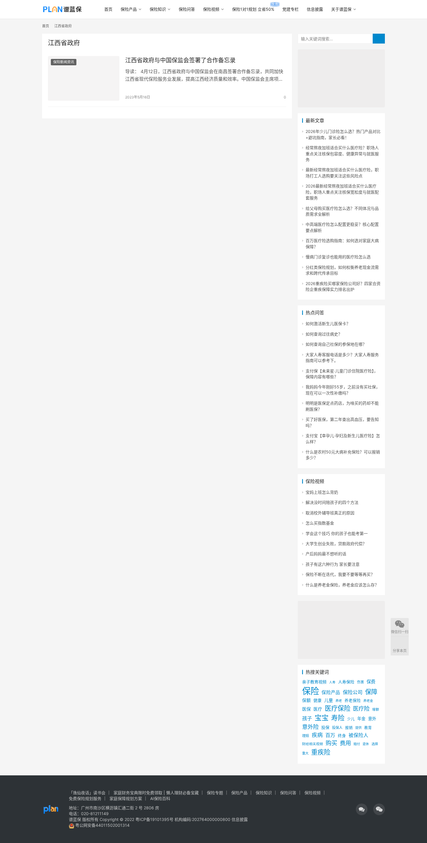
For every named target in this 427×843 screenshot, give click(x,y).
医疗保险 (337, 708)
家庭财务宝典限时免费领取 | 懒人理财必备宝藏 (156, 792)
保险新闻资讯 (63, 62)
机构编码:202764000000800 (203, 819)
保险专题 (215, 792)
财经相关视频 (312, 744)
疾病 (317, 735)
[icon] (361, 809)
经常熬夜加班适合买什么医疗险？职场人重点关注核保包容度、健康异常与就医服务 (342, 153)
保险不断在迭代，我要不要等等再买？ (340, 574)
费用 (345, 743)
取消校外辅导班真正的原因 (330, 512)
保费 (371, 682)
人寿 (332, 682)
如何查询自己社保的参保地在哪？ (336, 344)
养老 (339, 701)
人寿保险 (346, 682)
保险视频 (211, 9)
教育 (368, 727)
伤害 (360, 682)
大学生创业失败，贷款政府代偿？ (336, 543)
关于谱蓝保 (341, 9)
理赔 (305, 736)
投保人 (337, 727)
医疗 (317, 709)
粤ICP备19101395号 (154, 819)
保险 (310, 691)
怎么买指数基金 (320, 522)
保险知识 (158, 9)
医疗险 (361, 708)
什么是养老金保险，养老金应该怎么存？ (342, 584)
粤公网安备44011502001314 (102, 825)
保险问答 (187, 9)
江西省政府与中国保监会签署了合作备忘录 (180, 60)
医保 (306, 709)
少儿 (351, 719)
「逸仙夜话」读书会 (87, 792)
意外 (372, 718)
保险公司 (353, 692)
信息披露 (315, 9)
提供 (358, 728)
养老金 (368, 701)
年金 (361, 718)
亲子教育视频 (314, 681)
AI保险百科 (160, 798)
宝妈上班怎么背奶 (322, 492)
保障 (371, 692)
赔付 (357, 744)
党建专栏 (290, 9)
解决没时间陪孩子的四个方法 (332, 502)
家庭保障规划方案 (126, 798)
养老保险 (353, 700)
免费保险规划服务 (85, 798)
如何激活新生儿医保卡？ (328, 323)
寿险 (338, 718)
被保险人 (358, 735)
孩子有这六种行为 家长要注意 (333, 564)
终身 (342, 735)
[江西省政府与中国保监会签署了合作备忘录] (83, 78)
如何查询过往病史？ (324, 334)
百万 (330, 735)
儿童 (328, 700)
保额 (306, 700)
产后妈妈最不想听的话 (326, 553)
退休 (366, 744)
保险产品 (129, 9)
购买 (331, 743)
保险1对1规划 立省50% (253, 9)
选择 (375, 744)
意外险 (310, 726)
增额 (375, 709)
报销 (349, 727)
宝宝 (322, 718)
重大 (305, 753)
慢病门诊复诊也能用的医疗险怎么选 (338, 256)
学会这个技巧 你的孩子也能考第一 (337, 533)
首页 (108, 9)
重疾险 (320, 752)
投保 (325, 727)
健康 (317, 700)
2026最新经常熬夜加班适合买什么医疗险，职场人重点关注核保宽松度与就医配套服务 (342, 191)
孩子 (307, 718)
